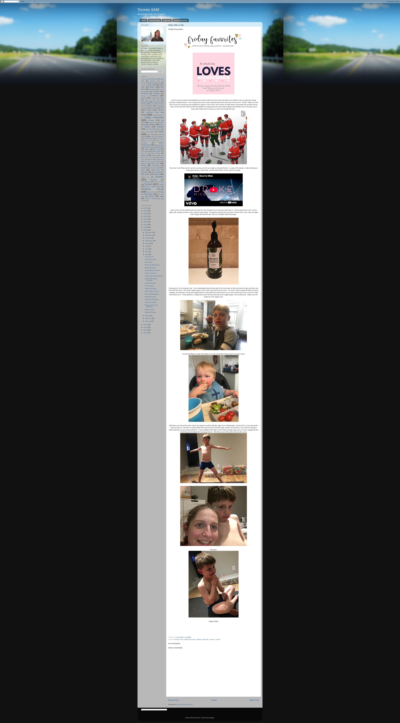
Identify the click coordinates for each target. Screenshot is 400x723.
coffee (161, 98)
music (147, 149)
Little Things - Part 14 (152, 291)
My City (157, 149)
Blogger (211, 718)
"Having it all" (149, 257)
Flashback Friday (152, 112)
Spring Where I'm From (152, 270)
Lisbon (153, 136)
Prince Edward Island (149, 161)
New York (144, 153)
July (146, 246)
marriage (144, 143)
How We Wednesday (153, 129)
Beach (151, 83)
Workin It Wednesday (152, 198)
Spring (156, 174)
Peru (144, 157)
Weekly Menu (151, 192)
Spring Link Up (149, 309)
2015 (145, 330)
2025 (145, 211)
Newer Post (173, 700)
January (148, 321)
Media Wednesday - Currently (151, 279)
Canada (176, 639)
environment (160, 106)
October (148, 238)
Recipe (143, 165)
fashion (161, 110)
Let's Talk (150, 134)
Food (181, 639)
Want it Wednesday (153, 186)
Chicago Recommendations (154, 276)
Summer (211, 639)
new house (145, 151)
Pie (154, 157)
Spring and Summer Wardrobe (151, 305)
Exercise (154, 108)
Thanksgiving (145, 182)
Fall (162, 108)
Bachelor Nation (155, 81)
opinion (154, 155)
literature (161, 136)
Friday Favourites (189, 639)
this (202, 210)
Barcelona (144, 83)
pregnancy (160, 159)
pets (149, 157)
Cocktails (153, 98)
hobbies (198, 639)
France (162, 115)
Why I (159, 194)
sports (147, 174)
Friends (151, 120)
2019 (145, 227)
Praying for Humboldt (152, 299)
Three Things (159, 182)
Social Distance (158, 172)
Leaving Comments (180, 20)
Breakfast (152, 89)
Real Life (205, 639)
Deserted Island (157, 102)
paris (162, 155)
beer (158, 83)
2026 (145, 208)
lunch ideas (160, 138)
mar (160, 140)
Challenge (156, 93)
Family (148, 110)
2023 (145, 216)
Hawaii (162, 125)
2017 (145, 324)
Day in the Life (152, 100)
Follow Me (166, 20)
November (148, 235)
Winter (151, 196)
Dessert (143, 104)
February (148, 318)
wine (142, 196)
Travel (161, 184)
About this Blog (154, 20)
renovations (156, 165)
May (146, 251)
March (147, 315)
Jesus (152, 132)
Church (144, 98)
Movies (161, 147)
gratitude (151, 122)
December (148, 232)
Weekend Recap (152, 189)
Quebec (159, 161)
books (152, 87)
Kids (161, 131)
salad (143, 168)
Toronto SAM (148, 9)
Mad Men (146, 140)
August (147, 243)
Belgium (143, 85)
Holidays (160, 127)
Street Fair (145, 177)
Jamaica (143, 132)
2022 (145, 219)
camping (146, 91)
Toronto (217, 639)
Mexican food (159, 145)
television (153, 180)
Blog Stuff (152, 85)
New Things (156, 151)
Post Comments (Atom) (185, 704)
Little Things (148, 138)
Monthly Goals (149, 147)
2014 (145, 333)
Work (162, 196)
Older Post (254, 700)
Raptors (143, 163)
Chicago (143, 95)
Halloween (160, 122)
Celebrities (144, 93)
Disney (153, 104)
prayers (149, 159)
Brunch (161, 89)
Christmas (154, 96)
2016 (145, 327)
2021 (145, 222)
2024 (145, 213)
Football (155, 115)
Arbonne (154, 79)
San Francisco (152, 168)
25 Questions (145, 79)
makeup (154, 140)
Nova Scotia (155, 153)
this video (240, 428)
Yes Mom (143, 200)
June (147, 249)
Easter (150, 106)
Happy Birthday (150, 125)
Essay (145, 108)
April (146, 254)
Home (144, 20)
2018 (145, 230)
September (149, 240)
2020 (145, 224)
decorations (145, 102)
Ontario (144, 155)
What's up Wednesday (152, 265)
